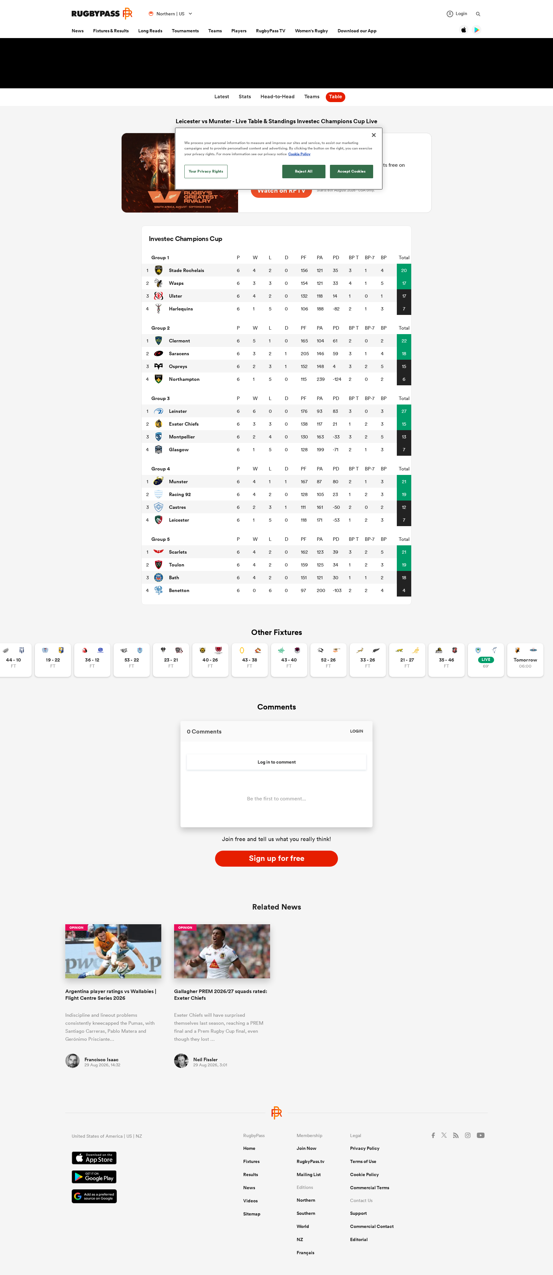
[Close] (374, 135)
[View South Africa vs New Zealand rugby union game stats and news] (368, 660)
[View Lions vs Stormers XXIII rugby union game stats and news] (92, 660)
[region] (279, 158)
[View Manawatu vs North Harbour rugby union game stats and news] (289, 660)
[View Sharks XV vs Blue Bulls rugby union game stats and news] (132, 660)
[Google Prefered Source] (135, 1197)
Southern (306, 1213)
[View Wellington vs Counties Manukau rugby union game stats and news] (447, 660)
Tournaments (185, 31)
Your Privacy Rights (206, 171)
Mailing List (309, 1174)
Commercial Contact (372, 1226)
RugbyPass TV (270, 31)
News (78, 31)
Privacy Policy (365, 1148)
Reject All (304, 171)
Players (238, 31)
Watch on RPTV (281, 190)
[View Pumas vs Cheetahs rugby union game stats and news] (328, 660)
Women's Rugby (311, 31)
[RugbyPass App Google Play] (135, 1177)
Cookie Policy (364, 1174)
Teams (215, 31)
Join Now (307, 1148)
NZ (300, 1239)
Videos (250, 1201)
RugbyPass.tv (311, 1161)
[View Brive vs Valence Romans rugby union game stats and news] (171, 660)
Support (358, 1213)
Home (249, 1148)
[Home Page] (102, 14)
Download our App (357, 31)
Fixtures (251, 1161)
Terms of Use (363, 1161)
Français (305, 1252)
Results (250, 1174)
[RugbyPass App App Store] (135, 1158)
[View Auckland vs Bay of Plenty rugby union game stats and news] (53, 660)
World (303, 1226)
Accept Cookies (352, 171)
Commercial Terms (369, 1187)
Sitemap (251, 1214)
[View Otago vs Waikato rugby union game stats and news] (250, 660)
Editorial (359, 1239)
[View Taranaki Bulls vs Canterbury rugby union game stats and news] (210, 660)
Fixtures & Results (111, 31)
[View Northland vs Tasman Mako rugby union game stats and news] (486, 660)
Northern (306, 1200)
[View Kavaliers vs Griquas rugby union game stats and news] (525, 660)
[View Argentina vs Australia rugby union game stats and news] (407, 660)
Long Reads (150, 31)
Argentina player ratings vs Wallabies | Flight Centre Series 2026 (110, 994)
